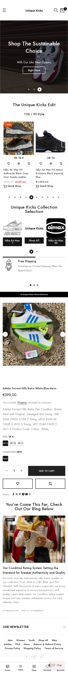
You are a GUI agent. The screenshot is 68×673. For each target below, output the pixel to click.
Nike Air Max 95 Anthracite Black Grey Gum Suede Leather (15, 173)
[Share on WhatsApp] (29, 494)
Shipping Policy (32, 648)
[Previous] (3, 144)
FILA (17, 644)
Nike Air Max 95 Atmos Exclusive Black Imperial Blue (48, 173)
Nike (54, 640)
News (10, 519)
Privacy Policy (12, 648)
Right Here (34, 70)
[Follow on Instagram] (34, 656)
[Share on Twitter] (16, 494)
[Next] (64, 144)
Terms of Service (53, 648)
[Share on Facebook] (13, 494)
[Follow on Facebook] (27, 656)
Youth (31, 640)
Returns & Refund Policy (47, 644)
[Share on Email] (26, 494)
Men (10, 640)
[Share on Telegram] (23, 494)
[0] (62, 10)
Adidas (8, 644)
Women (20, 640)
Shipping (21, 402)
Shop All (43, 640)
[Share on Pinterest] (19, 494)
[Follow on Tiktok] (41, 656)
